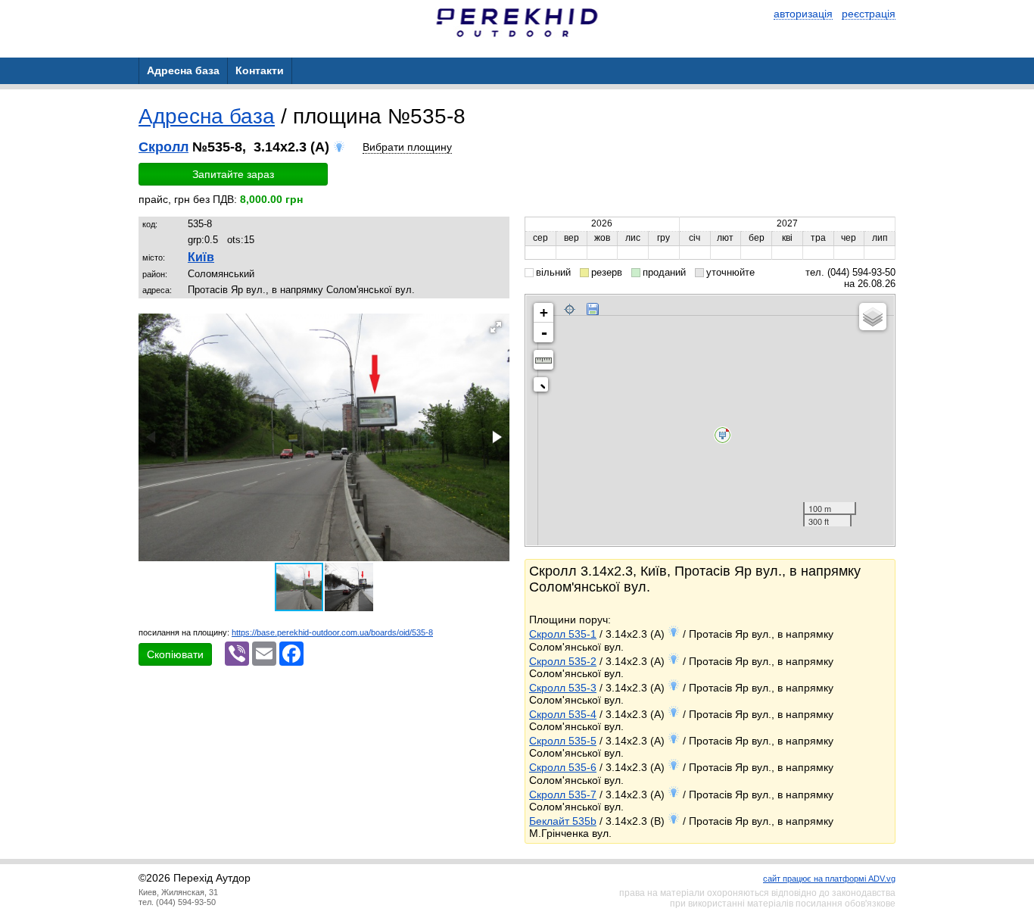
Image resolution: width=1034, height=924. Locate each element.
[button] (496, 327)
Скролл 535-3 (562, 688)
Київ (201, 257)
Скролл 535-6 (562, 767)
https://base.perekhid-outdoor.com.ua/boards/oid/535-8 (332, 632)
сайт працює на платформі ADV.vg (829, 878)
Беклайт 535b (562, 821)
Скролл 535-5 (562, 741)
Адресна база (207, 116)
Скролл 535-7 (562, 794)
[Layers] (872, 316)
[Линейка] (543, 360)
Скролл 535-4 (562, 714)
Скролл (163, 147)
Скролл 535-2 (562, 661)
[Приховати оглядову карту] (544, 387)
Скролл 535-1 (562, 634)
